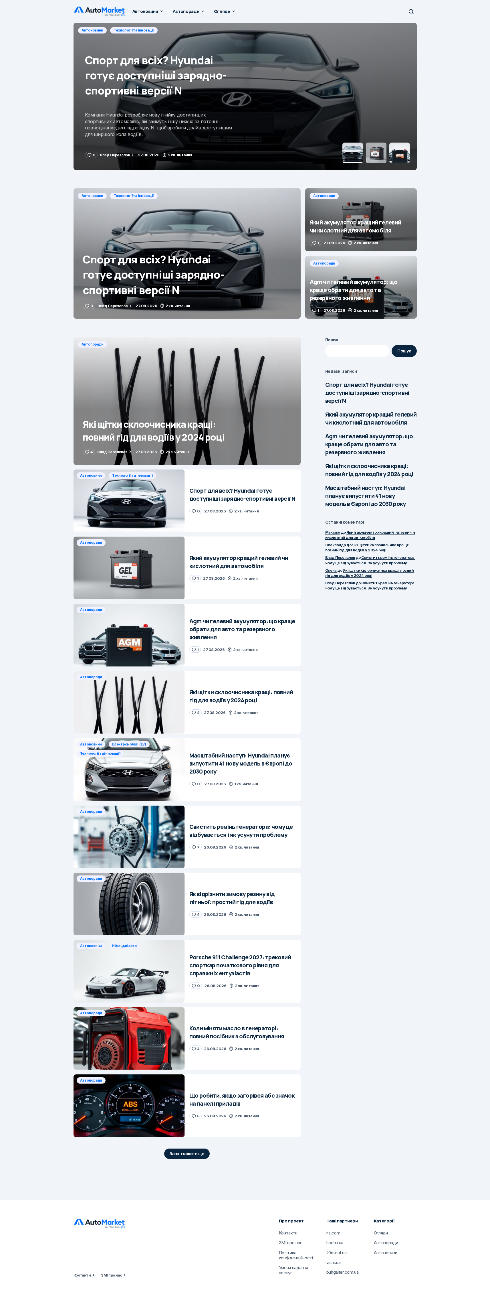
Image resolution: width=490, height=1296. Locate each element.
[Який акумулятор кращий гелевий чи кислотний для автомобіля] (245, 96)
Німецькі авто (124, 945)
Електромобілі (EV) (129, 744)
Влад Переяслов (340, 557)
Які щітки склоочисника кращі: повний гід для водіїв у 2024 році (369, 470)
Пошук (332, 339)
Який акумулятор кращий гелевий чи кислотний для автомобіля (371, 418)
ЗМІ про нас (111, 1275)
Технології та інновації (134, 195)
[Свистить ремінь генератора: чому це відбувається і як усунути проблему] (129, 837)
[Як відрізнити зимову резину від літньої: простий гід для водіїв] (129, 904)
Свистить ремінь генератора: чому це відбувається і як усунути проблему (370, 585)
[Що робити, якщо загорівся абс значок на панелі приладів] (129, 1105)
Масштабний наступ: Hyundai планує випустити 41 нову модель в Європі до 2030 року (365, 496)
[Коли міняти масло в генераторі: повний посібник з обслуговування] (129, 1038)
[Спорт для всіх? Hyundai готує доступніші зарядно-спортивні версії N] (187, 253)
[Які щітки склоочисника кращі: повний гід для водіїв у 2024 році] (187, 401)
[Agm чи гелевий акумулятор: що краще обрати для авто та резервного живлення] (361, 287)
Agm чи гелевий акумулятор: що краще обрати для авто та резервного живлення (369, 444)
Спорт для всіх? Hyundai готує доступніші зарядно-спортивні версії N (367, 393)
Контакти (82, 1275)
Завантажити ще (187, 1154)
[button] (411, 11)
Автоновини (93, 195)
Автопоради (93, 30)
